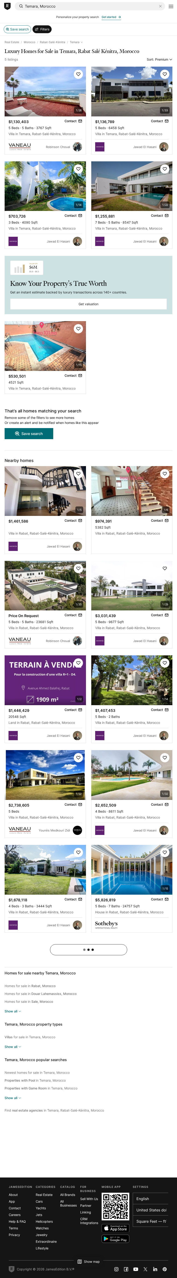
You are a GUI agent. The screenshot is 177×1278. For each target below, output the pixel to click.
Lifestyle (42, 1248)
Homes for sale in (30, 986)
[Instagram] (116, 1269)
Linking (85, 1212)
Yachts (41, 1208)
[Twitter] (145, 1269)
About (13, 1195)
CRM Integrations (89, 1221)
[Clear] (160, 6)
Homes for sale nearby (40, 973)
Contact (15, 1208)
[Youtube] (135, 1269)
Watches (42, 1228)
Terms (13, 1228)
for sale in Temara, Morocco (30, 1037)
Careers (15, 1215)
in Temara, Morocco (35, 1080)
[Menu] (171, 6)
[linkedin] (155, 1269)
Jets (39, 1215)
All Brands (67, 1195)
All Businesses (68, 1203)
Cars (39, 1201)
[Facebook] (126, 1269)
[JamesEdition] (7, 6)
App (12, 1201)
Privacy (14, 1235)
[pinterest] (164, 1269)
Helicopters (44, 1221)
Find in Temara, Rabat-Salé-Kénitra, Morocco (54, 1110)
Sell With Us (89, 1199)
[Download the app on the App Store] (115, 1228)
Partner (85, 1205)
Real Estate (12, 42)
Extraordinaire (46, 1241)
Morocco (29, 42)
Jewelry (41, 1235)
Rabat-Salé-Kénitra (52, 42)
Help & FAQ (17, 1221)
